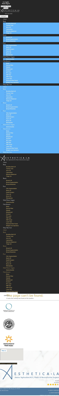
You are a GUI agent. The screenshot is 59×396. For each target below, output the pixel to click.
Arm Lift (8, 27)
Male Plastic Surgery (9, 57)
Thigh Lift (8, 33)
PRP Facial (9, 76)
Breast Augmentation (12, 39)
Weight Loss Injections (12, 82)
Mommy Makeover (11, 31)
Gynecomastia (10, 59)
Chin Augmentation (11, 45)
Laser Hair (9, 78)
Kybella (8, 67)
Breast (4, 35)
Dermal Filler (9, 65)
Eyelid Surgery (10, 49)
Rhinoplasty (9, 55)
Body (4, 21)
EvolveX (8, 71)
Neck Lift (8, 47)
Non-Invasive (6, 61)
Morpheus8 (9, 69)
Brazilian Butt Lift (11, 23)
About (5, 19)
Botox (7, 63)
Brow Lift (8, 53)
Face (4, 43)
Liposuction (9, 29)
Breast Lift (9, 37)
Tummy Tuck (9, 25)
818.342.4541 (8, 13)
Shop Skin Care (7, 84)
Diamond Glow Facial (12, 80)
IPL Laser (8, 73)
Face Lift (8, 51)
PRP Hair (8, 75)
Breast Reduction (11, 41)
